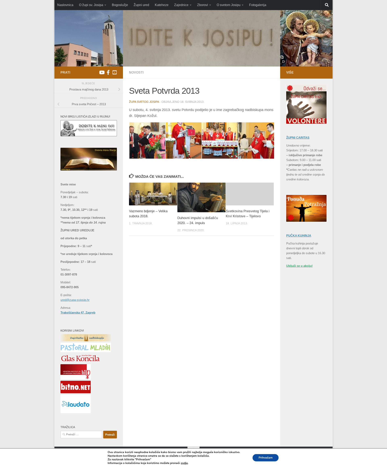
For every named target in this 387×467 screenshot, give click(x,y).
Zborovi (202, 5)
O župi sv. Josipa (91, 5)
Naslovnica (65, 5)
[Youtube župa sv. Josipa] (101, 72)
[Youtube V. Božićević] (114, 72)
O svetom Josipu (228, 5)
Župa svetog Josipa (144, 101)
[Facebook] (108, 72)
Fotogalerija (257, 5)
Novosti (136, 72)
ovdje (184, 463)
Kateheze (162, 5)
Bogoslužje (120, 5)
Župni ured (141, 5)
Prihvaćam (266, 458)
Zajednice (181, 5)
